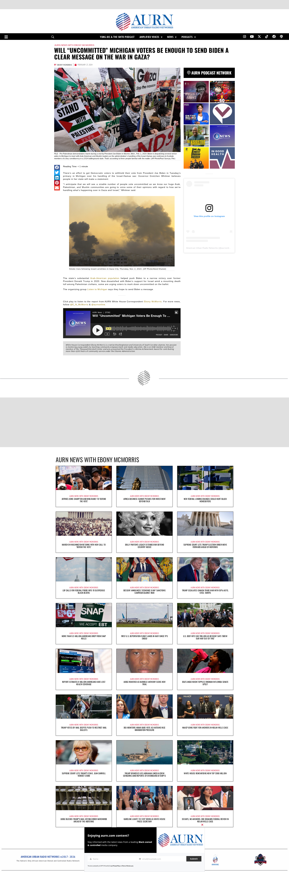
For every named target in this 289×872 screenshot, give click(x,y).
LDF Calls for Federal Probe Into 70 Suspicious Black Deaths (84, 591)
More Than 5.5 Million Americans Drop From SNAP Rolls (84, 637)
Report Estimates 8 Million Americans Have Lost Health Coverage (83, 683)
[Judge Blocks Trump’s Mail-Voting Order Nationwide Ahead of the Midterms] (84, 798)
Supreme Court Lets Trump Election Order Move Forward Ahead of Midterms (205, 546)
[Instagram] (244, 36)
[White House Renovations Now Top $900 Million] (205, 752)
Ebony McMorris (153, 301)
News (170, 37)
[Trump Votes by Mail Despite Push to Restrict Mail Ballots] (84, 707)
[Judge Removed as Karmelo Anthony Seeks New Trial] (144, 661)
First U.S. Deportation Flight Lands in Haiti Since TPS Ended (144, 637)
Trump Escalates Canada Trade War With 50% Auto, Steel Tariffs (205, 591)
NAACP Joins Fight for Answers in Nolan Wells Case (205, 727)
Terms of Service (126, 866)
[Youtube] (252, 36)
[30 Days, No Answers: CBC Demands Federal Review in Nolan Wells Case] (205, 798)
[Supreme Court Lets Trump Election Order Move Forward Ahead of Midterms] (205, 524)
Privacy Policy (116, 866)
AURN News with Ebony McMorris (74, 45)
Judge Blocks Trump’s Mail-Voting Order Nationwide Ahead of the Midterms (84, 820)
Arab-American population (104, 278)
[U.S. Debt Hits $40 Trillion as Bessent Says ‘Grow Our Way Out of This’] (205, 615)
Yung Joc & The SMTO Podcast (117, 37)
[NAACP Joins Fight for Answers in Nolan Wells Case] (205, 707)
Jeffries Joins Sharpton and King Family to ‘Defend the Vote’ (84, 500)
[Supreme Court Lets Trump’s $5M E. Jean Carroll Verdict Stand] (84, 752)
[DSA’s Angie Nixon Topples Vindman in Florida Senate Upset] (205, 661)
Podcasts (187, 37)
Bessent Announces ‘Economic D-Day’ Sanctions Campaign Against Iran (144, 591)
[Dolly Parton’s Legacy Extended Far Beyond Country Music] (144, 524)
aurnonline (226, 248)
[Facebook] (274, 36)
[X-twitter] (259, 36)
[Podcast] (281, 36)
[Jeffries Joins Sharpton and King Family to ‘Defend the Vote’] (84, 478)
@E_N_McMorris (79, 304)
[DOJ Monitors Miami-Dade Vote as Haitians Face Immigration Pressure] (144, 707)
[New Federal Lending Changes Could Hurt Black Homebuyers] (205, 478)
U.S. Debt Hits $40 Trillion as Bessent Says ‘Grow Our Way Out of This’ (205, 637)
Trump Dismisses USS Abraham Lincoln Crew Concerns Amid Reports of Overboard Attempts (144, 774)
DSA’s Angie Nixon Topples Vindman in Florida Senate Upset (205, 683)
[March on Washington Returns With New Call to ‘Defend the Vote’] (84, 524)
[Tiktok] (266, 36)
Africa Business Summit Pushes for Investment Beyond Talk (144, 500)
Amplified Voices (149, 37)
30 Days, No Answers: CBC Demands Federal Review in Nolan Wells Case (205, 820)
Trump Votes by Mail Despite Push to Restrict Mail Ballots (84, 728)
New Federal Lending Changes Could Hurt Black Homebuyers (205, 500)
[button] (57, 167)
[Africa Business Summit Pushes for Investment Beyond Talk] (144, 478)
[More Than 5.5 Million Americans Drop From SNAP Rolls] (84, 615)
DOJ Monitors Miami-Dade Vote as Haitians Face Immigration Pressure (144, 728)
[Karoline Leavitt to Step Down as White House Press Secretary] (144, 798)
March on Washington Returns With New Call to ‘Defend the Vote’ (84, 546)
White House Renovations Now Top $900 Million (205, 773)
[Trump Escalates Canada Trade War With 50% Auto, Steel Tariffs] (205, 569)
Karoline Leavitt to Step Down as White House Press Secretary (144, 820)
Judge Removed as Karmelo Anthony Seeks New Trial (144, 683)
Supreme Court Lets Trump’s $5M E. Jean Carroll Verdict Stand (84, 774)
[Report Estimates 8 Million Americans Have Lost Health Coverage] (84, 661)
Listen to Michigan (97, 289)
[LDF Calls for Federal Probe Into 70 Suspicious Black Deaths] (84, 569)
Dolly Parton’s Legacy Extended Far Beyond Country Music (144, 546)
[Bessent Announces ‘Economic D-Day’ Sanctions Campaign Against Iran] (144, 569)
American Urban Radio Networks (202, 248)
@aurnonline (98, 304)
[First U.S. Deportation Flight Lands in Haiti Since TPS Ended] (144, 615)
